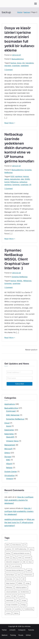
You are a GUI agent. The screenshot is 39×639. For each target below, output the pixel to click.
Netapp (9, 467)
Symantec (16, 184)
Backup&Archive (18, 59)
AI (25, 544)
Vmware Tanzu (12, 441)
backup (13, 63)
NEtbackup (14, 182)
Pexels (20, 635)
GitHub (28, 635)
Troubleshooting (28, 609)
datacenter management (13, 561)
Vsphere (16, 613)
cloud (19, 557)
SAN (15, 596)
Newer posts (30, 350)
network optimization (11, 591)
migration (7, 65)
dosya (19, 63)
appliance (18, 176)
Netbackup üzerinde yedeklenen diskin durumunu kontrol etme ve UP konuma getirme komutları (19, 147)
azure (31, 549)
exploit (29, 570)
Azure (8, 426)
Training (13, 635)
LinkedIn (12, 630)
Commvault (11, 411)
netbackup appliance (21, 587)
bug (14, 557)
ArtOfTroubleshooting (20, 549)
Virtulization (9, 475)
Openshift (10, 437)
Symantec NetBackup (20, 277)
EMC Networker (13, 415)
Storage (7, 457)
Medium (4, 635)
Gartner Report (10, 574)
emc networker (16, 566)
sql (17, 600)
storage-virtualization (12, 604)
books (7, 557)
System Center (10, 471)
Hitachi (9, 464)
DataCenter (9, 430)
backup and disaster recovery (22, 553)
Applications (9, 404)
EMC (8, 460)
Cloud (6, 423)
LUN (23, 579)
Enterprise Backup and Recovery (15, 570)
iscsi (19, 574)
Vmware (9, 479)
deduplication (15, 179)
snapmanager (10, 600)
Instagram (21, 630)
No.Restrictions (25, 591)
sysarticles (16, 65)
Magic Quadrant (10, 583)
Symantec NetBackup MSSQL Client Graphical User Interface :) (16, 259)
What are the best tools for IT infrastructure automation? (19, 522)
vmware (8, 613)
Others (7, 453)
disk (22, 179)
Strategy (23, 604)
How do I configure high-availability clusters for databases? (18, 500)
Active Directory (16, 544)
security (21, 596)
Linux (17, 579)
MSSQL (19, 281)
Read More (8, 123)
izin (23, 63)
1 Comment (8, 70)
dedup (6, 179)
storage (24, 600)
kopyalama (30, 63)
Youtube (31, 630)
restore (8, 596)
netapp (27, 583)
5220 (12, 176)
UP (30, 184)
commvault (28, 557)
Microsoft (8, 449)
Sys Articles (26, 626)
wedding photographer (14, 519)
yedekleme (25, 65)
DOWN (27, 179)
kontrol (6, 182)
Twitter (4, 630)
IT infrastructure (27, 574)
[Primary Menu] (35, 3)
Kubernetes (9, 434)
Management (9, 445)
